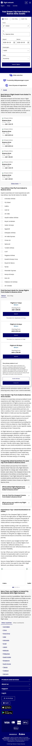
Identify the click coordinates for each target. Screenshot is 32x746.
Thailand (5, 671)
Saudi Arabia (7, 657)
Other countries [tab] (6, 623)
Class (4, 55)
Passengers (6, 47)
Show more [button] (14, 184)
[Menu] (30, 2)
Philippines (6, 654)
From (4, 23)
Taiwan (5, 667)
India (4, 637)
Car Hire (15, 6)
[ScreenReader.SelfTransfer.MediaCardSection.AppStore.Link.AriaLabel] (7, 708)
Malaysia (6, 650)
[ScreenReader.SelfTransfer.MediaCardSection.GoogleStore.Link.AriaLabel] (7, 713)
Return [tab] (3, 296)
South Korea (7, 664)
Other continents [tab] (18, 623)
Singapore (6, 661)
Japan (5, 647)
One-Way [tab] (10, 296)
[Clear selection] (28, 34)
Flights (2, 6)
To (3, 31)
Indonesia (6, 640)
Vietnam (5, 674)
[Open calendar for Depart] (14, 42)
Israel (4, 644)
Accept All (16, 382)
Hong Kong (6, 634)
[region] (16, 373)
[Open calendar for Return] (28, 42)
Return (18, 39)
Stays (8, 6)
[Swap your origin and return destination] (28, 26)
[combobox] (16, 26)
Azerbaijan (6, 627)
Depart (5, 39)
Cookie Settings (16, 378)
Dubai (5, 90)
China (5, 630)
